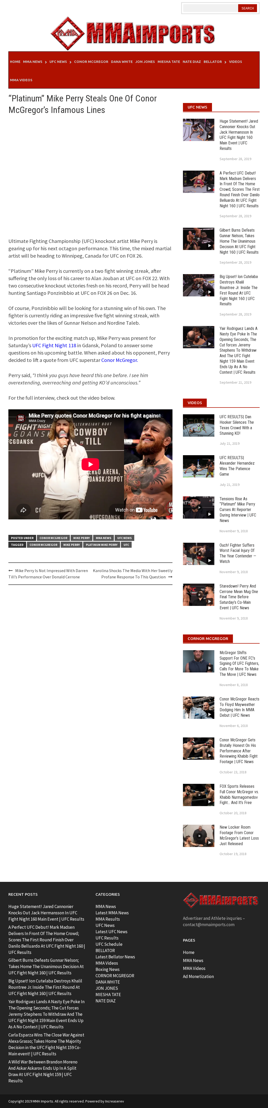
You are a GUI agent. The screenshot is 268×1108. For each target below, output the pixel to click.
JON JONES (107, 988)
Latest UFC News (111, 932)
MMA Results (108, 919)
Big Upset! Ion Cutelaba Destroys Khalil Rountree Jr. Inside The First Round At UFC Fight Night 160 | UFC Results (239, 290)
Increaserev (114, 1101)
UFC (126, 545)
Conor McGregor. (119, 360)
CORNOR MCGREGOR (115, 976)
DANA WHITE (108, 982)
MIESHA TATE (108, 994)
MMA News (32, 61)
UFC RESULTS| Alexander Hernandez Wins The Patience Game (237, 465)
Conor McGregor (91, 61)
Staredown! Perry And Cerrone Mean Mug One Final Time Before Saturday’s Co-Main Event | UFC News (239, 597)
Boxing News (108, 969)
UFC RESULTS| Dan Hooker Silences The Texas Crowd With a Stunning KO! (237, 425)
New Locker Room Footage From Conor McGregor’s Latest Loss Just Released (239, 835)
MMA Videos (21, 80)
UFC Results (107, 938)
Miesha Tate (169, 61)
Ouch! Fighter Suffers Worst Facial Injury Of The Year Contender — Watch (238, 553)
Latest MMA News (112, 913)
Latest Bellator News (115, 957)
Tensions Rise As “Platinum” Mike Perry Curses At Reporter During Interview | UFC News (238, 509)
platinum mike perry (102, 545)
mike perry (71, 545)
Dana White (122, 61)
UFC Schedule (109, 944)
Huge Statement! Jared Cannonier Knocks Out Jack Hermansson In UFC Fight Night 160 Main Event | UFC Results (239, 135)
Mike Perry (81, 538)
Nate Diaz (192, 61)
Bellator (213, 61)
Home (15, 61)
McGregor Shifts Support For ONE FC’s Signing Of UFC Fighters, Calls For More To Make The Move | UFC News (239, 663)
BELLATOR (105, 950)
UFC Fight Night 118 (54, 345)
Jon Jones (145, 61)
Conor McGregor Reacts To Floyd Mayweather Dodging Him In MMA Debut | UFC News (239, 707)
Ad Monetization (198, 976)
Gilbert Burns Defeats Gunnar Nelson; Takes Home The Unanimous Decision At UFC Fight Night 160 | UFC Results (239, 241)
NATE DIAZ (106, 1001)
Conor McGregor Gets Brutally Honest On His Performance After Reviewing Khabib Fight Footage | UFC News (239, 750)
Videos (235, 61)
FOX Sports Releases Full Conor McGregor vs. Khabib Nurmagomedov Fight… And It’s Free (239, 794)
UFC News (58, 61)
